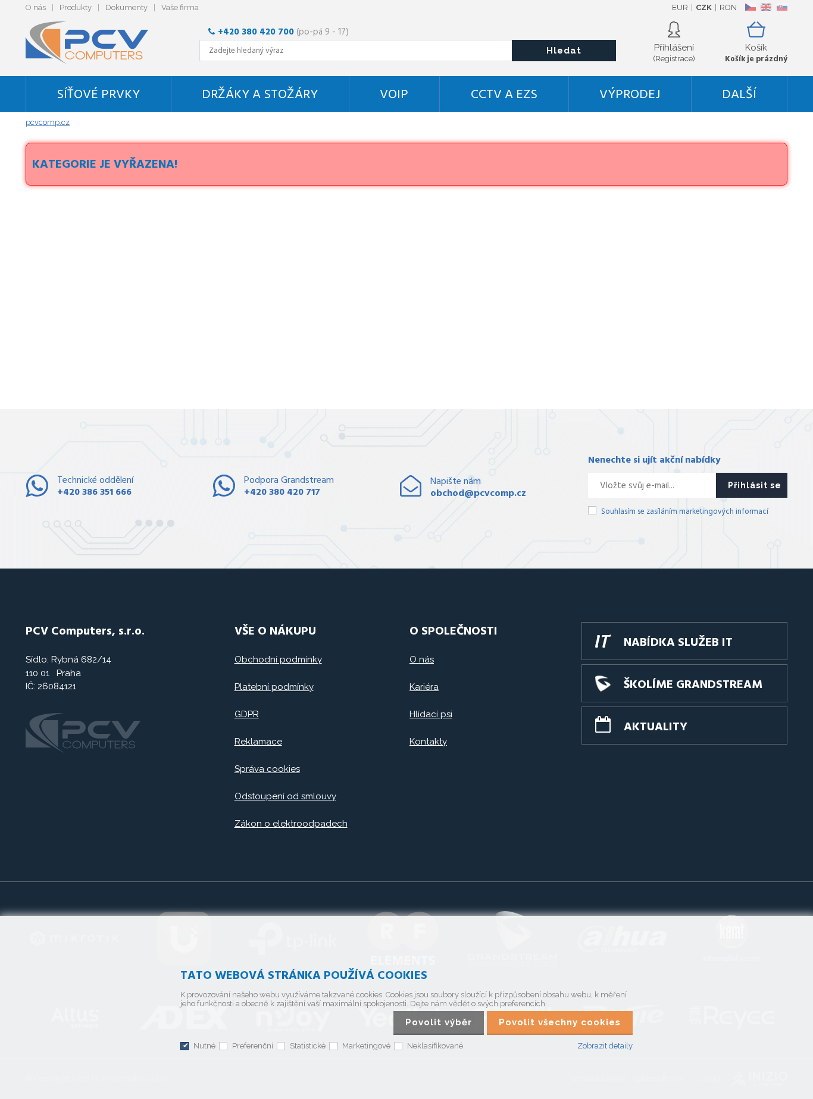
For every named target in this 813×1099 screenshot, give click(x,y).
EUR (680, 7)
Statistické (308, 1045)
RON (728, 7)
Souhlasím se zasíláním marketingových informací (684, 511)
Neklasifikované (435, 1045)
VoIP (394, 94)
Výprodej (629, 94)
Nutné (204, 1045)
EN (766, 7)
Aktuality (655, 727)
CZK (704, 7)
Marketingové (366, 1045)
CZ (750, 7)
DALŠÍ (739, 94)
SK (781, 7)
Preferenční (252, 1045)
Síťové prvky (98, 94)
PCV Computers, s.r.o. (94, 42)
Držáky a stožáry (260, 94)
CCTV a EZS (504, 94)
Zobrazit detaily (605, 1045)
